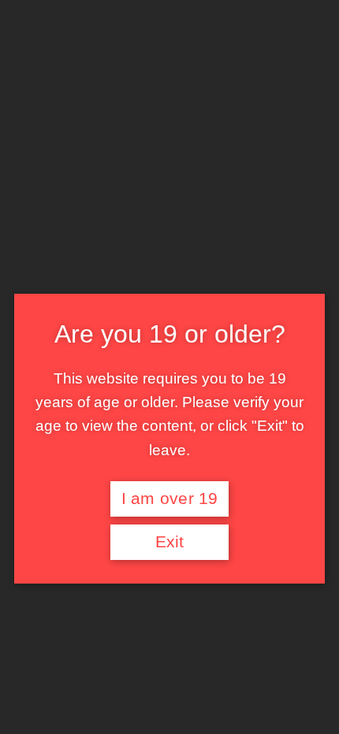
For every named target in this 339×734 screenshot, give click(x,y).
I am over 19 (169, 498)
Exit (169, 541)
